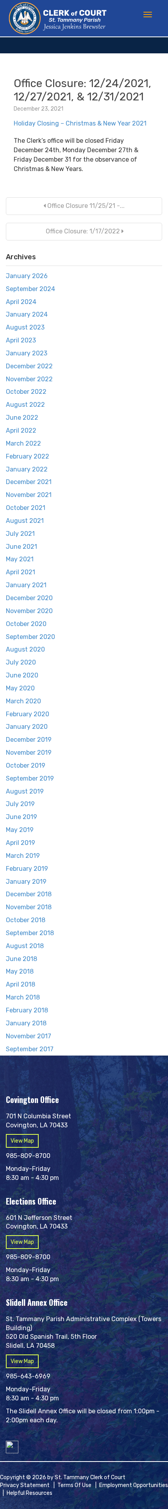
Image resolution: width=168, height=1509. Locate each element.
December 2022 (29, 366)
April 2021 (20, 572)
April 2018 (20, 984)
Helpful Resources (29, 1493)
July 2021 (20, 533)
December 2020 (29, 598)
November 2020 (29, 611)
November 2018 (29, 907)
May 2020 (20, 688)
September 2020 (30, 637)
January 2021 (26, 585)
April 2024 (21, 302)
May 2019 (20, 830)
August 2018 (25, 946)
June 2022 (22, 417)
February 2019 (27, 868)
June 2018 (21, 959)
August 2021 (25, 520)
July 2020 (21, 662)
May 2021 (20, 559)
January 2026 (27, 276)
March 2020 (23, 701)
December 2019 (29, 739)
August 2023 (25, 327)
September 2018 (30, 933)
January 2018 (26, 1023)
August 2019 (25, 791)
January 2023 (26, 353)
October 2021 (25, 507)
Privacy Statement (25, 1485)
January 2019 (26, 881)
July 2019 (20, 804)
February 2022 (27, 456)
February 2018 (27, 1010)
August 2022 (25, 404)
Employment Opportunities (133, 1485)
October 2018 (25, 920)
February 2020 (27, 714)
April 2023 (21, 340)
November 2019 (29, 752)
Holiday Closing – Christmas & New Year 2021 (80, 123)
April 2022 (21, 430)
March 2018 (23, 997)
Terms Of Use (74, 1485)
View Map (22, 1141)
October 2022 (26, 391)
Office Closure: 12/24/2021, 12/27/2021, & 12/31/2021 (82, 90)
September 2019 (30, 778)
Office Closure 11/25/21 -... (85, 205)
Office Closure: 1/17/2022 (83, 231)
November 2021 (29, 495)
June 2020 (22, 675)
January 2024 (27, 314)
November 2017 (28, 1036)
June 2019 (21, 817)
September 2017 (30, 1049)
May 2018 (20, 971)
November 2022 (29, 379)
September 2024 (30, 289)
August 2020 (25, 649)
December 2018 (29, 894)
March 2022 (23, 443)
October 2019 (25, 765)
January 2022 (27, 469)
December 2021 (29, 482)
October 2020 (26, 624)
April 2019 (20, 842)
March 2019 (23, 855)
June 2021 (21, 546)
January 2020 (27, 726)
